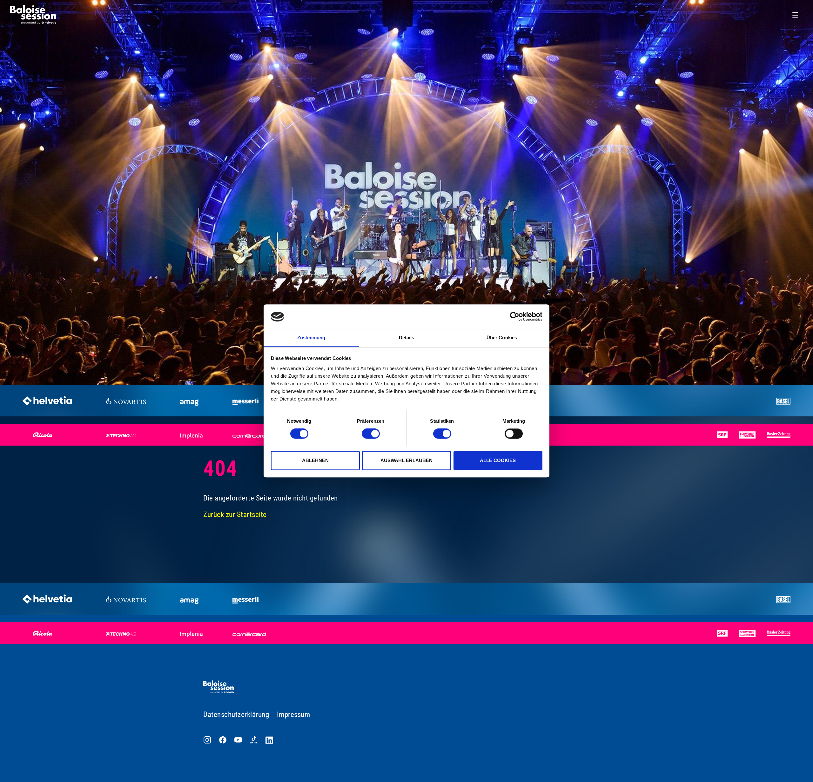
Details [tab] (406, 337)
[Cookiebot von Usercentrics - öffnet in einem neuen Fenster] (514, 316)
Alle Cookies (498, 460)
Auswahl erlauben (406, 460)
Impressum (293, 714)
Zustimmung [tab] (311, 337)
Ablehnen (315, 460)
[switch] (371, 433)
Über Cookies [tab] (502, 337)
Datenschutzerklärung (236, 714)
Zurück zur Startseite (235, 514)
